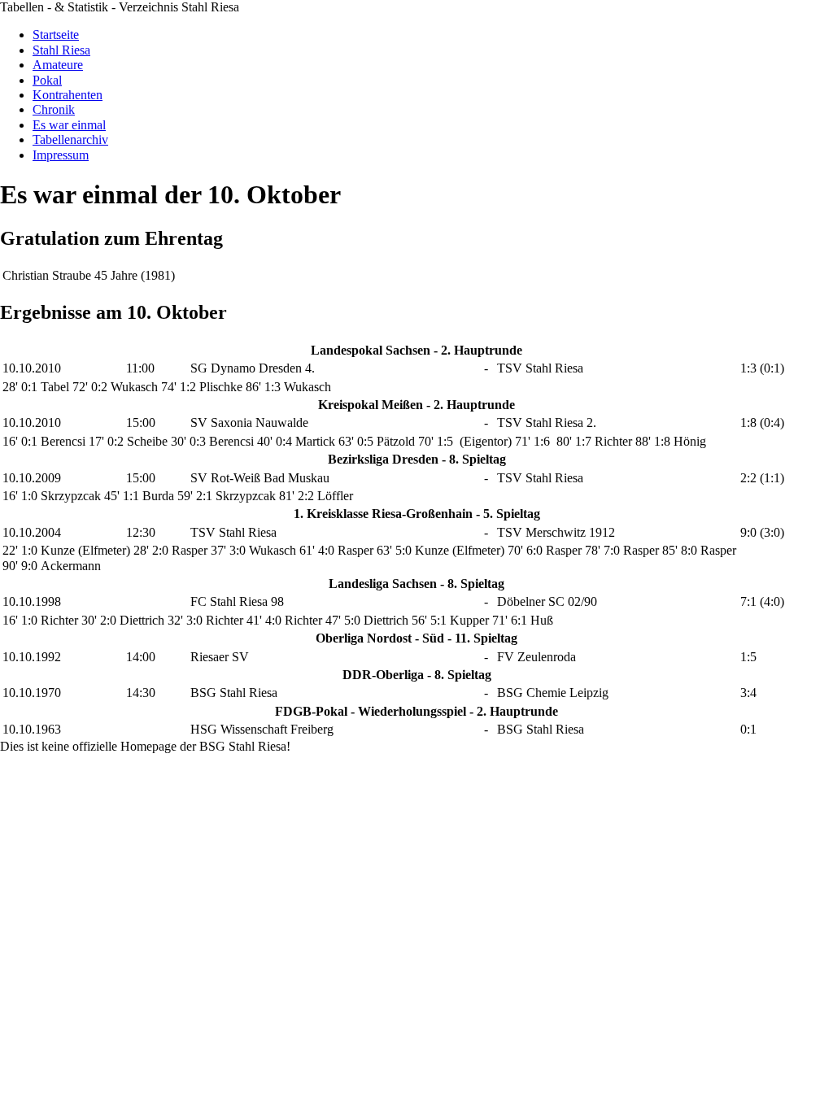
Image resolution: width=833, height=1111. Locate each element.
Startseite (56, 34)
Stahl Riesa (61, 50)
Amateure (58, 65)
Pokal (47, 80)
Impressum (61, 155)
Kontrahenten (67, 95)
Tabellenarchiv (70, 139)
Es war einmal (69, 125)
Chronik (54, 109)
